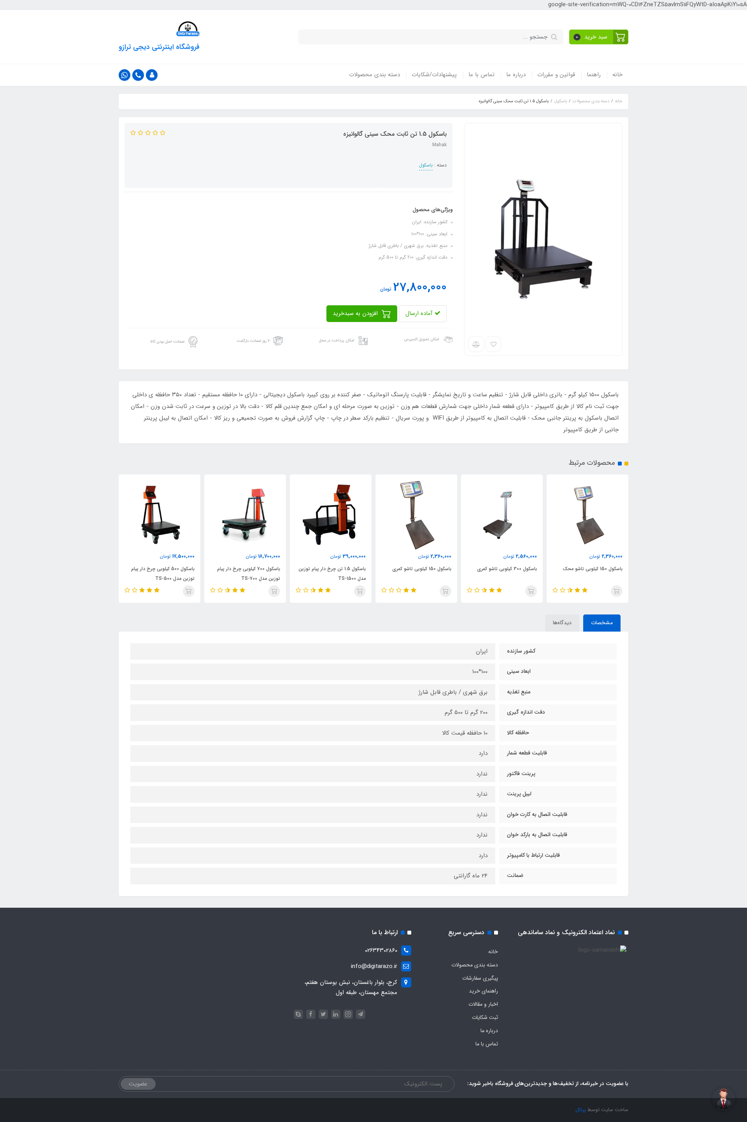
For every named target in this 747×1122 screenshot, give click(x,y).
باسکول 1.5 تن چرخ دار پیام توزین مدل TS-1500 (332, 573)
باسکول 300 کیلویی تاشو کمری (507, 568)
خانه (617, 74)
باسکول (426, 165)
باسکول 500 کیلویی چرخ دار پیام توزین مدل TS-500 (163, 573)
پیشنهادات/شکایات (434, 74)
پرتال (580, 1110)
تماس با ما (481, 74)
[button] (599, 37)
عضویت (138, 1084)
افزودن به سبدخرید (356, 313)
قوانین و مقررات (556, 74)
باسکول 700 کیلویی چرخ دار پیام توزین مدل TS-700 (248, 573)
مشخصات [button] (602, 622)
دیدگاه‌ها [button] (562, 622)
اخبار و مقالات (483, 1004)
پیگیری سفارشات (480, 978)
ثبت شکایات (485, 1017)
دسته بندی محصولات (374, 74)
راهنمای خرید (483, 991)
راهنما (594, 74)
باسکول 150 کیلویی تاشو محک (592, 568)
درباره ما (516, 74)
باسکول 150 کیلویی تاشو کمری (421, 568)
